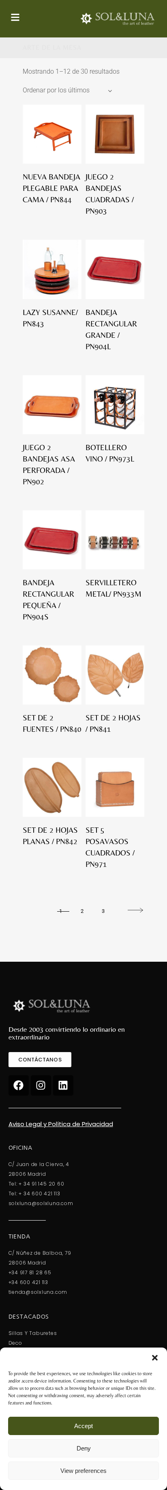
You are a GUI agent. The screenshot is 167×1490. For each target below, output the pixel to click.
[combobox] (67, 90)
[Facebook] (19, 1085)
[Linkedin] (63, 1085)
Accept (83, 1425)
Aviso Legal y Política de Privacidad (61, 1124)
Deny (84, 1448)
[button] (155, 1358)
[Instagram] (41, 1085)
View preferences (83, 1470)
